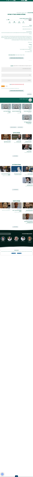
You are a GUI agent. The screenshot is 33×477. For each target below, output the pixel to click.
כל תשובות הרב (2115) (13, 127)
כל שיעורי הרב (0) (20, 127)
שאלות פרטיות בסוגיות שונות (29, 220)
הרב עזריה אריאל (8, 175)
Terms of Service (16, 88)
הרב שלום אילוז (19, 142)
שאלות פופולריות (16, 164)
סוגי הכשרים (29, 109)
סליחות (32, 172)
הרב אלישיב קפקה (31, 211)
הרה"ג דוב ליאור (29, 152)
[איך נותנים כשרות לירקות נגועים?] (6, 109)
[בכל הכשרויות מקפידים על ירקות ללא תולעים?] (27, 120)
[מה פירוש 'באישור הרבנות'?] (27, 109)
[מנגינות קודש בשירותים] (28, 207)
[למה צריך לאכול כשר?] (27, 139)
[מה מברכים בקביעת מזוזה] (16, 171)
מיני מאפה (9, 172)
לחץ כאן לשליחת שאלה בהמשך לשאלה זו (16, 58)
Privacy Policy (12, 88)
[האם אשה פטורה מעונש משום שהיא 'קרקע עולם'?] (28, 219)
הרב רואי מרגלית (9, 142)
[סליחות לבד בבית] (28, 171)
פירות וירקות (9, 109)
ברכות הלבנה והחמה (30, 183)
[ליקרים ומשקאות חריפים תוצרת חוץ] (16, 109)
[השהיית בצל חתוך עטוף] (6, 139)
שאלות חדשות (16, 201)
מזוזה (20, 172)
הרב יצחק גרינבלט (29, 142)
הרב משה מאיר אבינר (7, 210)
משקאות (20, 109)
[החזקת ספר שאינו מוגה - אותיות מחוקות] (16, 208)
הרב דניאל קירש (19, 212)
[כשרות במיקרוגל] (27, 149)
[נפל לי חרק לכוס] (16, 139)
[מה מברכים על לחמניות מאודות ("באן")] (5, 171)
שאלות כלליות (29, 94)
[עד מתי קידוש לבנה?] (28, 182)
